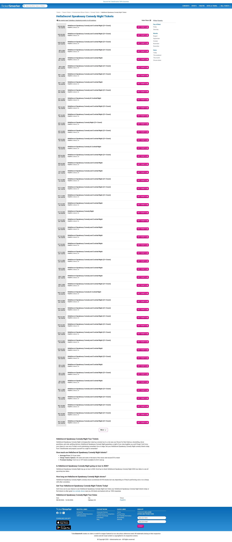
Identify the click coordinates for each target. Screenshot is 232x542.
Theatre (202, 6)
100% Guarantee (81, 516)
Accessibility (120, 517)
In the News (100, 517)
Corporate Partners (102, 512)
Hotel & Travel (212, 6)
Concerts (185, 6)
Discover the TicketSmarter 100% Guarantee (116, 1)
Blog (98, 519)
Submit (140, 526)
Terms (119, 512)
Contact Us (80, 512)
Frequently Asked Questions (85, 514)
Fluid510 (123, 500)
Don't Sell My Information (124, 516)
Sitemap (119, 519)
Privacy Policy (121, 514)
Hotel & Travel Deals (102, 516)
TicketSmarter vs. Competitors (105, 514)
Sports (194, 6)
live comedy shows (79, 491)
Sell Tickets (225, 6)
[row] (103, 27)
